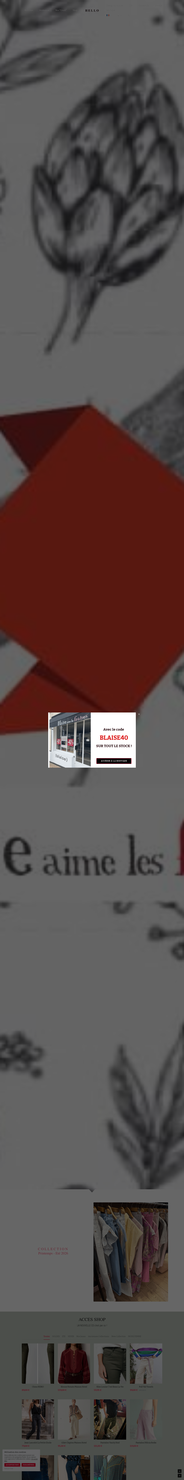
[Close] (139, 714)
